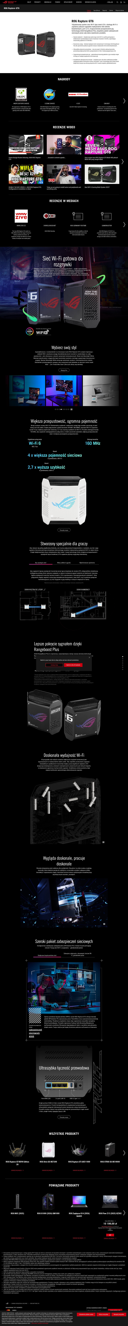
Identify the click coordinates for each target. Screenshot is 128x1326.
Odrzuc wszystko (103, 1314)
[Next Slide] (124, 101)
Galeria (111, 10)
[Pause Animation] (103, 842)
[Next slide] (124, 1153)
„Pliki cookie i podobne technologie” (40, 1323)
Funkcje (89, 10)
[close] (89, 657)
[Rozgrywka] (122, 660)
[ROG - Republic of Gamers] (10, 2)
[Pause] (71, 409)
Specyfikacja (97, 10)
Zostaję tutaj (54, 665)
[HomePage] (7, 1303)
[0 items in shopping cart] (124, 2)
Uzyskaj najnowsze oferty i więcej (96, 1308)
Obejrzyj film (64, 370)
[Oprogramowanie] (122, 667)
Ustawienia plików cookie (86, 1314)
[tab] (40, 563)
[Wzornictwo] (122, 656)
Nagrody (104, 10)
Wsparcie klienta (120, 10)
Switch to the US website (73, 665)
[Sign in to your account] (121, 2)
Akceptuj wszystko (119, 1314)
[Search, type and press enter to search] (117, 2)
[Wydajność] (122, 665)
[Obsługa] (122, 669)
